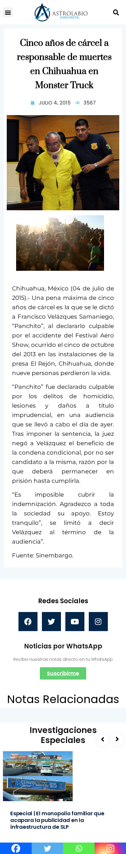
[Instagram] (98, 621)
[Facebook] (28, 621)
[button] (8, 12)
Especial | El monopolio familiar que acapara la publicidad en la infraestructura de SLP (57, 820)
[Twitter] (51, 621)
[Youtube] (74, 621)
